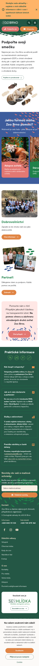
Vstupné (5, 542)
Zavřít (36, 9)
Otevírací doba (7, 546)
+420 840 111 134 (9, 523)
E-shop (4, 559)
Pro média (5, 574)
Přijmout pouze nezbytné (19, 657)
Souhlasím (19, 651)
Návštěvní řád (7, 555)
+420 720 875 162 (28, 523)
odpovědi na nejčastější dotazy (20, 459)
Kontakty (5, 570)
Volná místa (6, 578)
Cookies (19, 662)
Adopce (5, 582)
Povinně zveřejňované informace (14, 586)
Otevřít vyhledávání (29, 22)
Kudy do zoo (6, 550)
